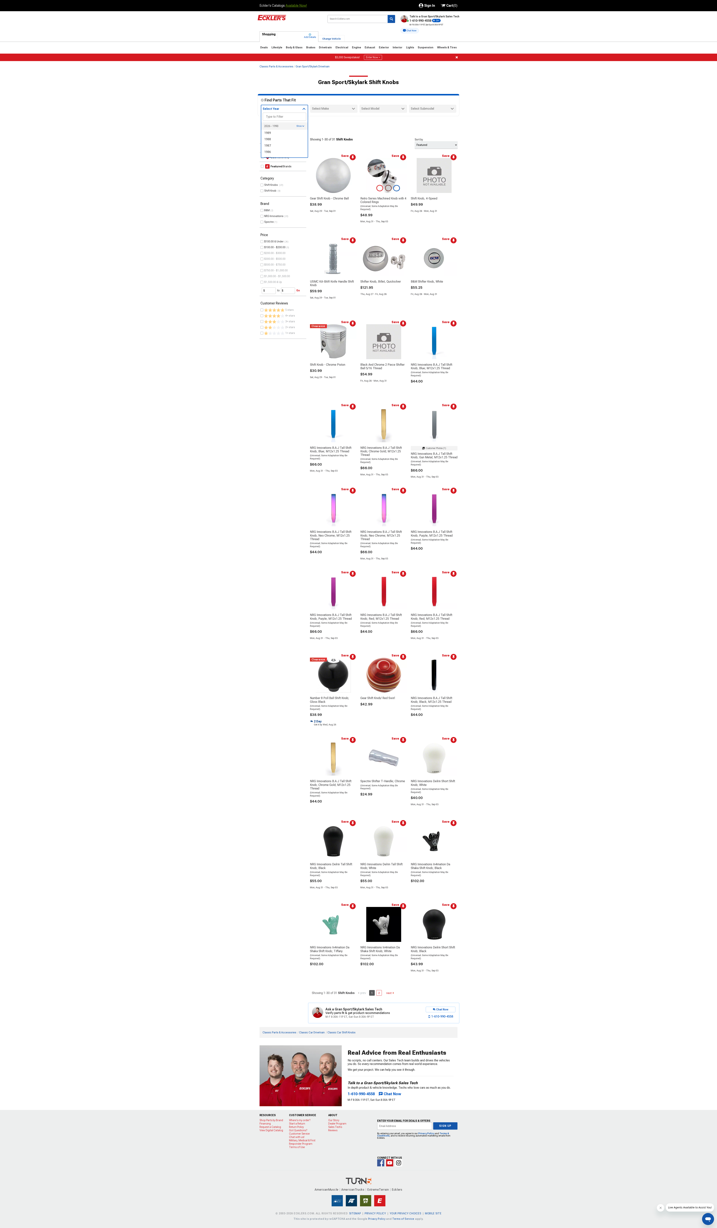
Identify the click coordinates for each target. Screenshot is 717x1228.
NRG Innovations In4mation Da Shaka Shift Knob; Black (430, 866)
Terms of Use (297, 1147)
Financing (265, 1123)
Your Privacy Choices (405, 1213)
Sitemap (355, 1213)
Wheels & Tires (447, 47)
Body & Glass (294, 47)
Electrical (342, 47)
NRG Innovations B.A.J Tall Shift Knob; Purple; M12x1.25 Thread (432, 533)
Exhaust (370, 47)
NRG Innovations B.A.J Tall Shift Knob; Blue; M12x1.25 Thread (431, 366)
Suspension (425, 47)
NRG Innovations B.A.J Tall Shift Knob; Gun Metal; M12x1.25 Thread (434, 455)
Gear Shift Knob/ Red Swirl (377, 698)
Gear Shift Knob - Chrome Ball (329, 198)
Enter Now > (373, 57)
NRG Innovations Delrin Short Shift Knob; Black (433, 949)
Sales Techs (335, 1126)
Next (389, 993)
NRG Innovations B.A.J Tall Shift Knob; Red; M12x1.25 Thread (381, 616)
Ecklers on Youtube (389, 1162)
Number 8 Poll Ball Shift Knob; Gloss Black (329, 699)
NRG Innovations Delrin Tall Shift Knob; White (381, 866)
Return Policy (296, 1126)
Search (391, 19)
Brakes (310, 47)
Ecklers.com (290, 20)
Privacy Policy (426, 1133)
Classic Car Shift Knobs (342, 1032)
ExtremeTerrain (378, 1189)
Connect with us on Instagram (398, 1162)
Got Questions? (298, 1130)
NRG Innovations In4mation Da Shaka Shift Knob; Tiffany (329, 949)
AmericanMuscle (327, 1189)
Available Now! (296, 5)
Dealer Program (337, 1123)
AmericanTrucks (352, 1189)
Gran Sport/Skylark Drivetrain (313, 66)
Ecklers (397, 1189)
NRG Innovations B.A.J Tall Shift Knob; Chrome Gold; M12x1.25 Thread (381, 451)
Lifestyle (276, 47)
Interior (397, 47)
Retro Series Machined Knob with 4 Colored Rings (383, 200)
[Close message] (457, 57)
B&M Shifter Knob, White (427, 281)
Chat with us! (296, 1137)
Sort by (419, 139)
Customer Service (299, 1133)
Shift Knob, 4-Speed (424, 198)
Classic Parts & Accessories (276, 66)
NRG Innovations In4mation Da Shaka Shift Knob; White (380, 949)
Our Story (333, 1120)
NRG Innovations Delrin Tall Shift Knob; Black (331, 866)
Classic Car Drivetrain (312, 1032)
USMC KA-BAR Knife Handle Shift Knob (332, 283)
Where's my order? (299, 1120)
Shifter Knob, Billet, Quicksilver (380, 281)
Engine (356, 47)
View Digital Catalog (271, 1130)
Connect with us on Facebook (380, 1162)
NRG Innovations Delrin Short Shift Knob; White (433, 782)
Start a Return (297, 1123)
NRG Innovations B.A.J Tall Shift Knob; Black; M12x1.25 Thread (431, 699)
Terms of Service (403, 1218)
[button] (410, 30)
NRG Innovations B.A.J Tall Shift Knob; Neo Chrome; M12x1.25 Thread (330, 535)
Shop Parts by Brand (271, 1120)
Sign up (445, 1125)
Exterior (384, 47)
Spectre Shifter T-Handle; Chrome (382, 781)
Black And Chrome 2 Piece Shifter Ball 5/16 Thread (382, 366)
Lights (410, 47)
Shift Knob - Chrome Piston (327, 364)
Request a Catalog (270, 1126)
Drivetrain (325, 47)
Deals (264, 47)
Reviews (332, 1130)
